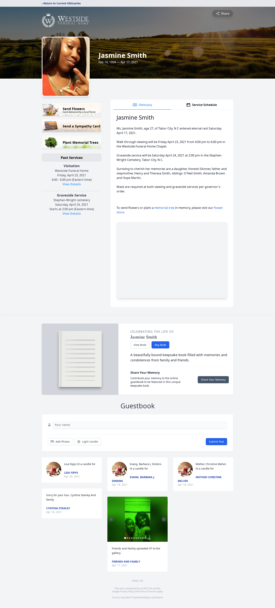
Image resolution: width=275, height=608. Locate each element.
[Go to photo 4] (131, 538)
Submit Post (216, 441)
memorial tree (164, 208)
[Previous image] (111, 519)
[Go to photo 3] (129, 538)
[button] (137, 519)
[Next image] (164, 519)
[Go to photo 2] (127, 538)
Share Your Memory (213, 379)
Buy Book (160, 345)
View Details (71, 184)
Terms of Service (147, 591)
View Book (140, 345)
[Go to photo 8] (140, 538)
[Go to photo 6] (136, 538)
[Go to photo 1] (125, 538)
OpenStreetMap (141, 597)
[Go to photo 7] (138, 538)
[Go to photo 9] (143, 538)
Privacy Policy (127, 591)
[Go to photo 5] (134, 538)
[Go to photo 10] (145, 538)
